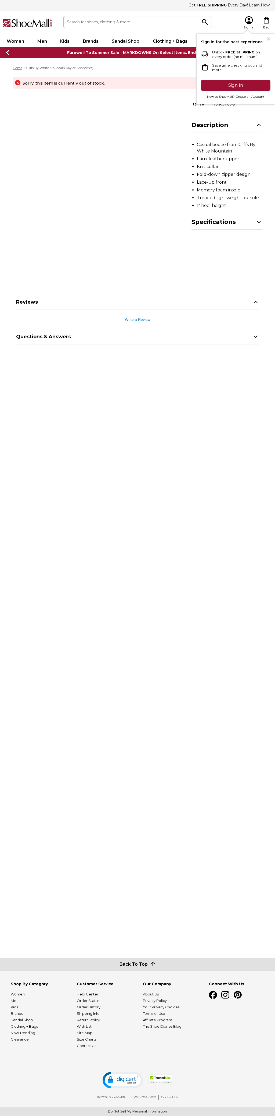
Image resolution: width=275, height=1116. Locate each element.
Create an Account (250, 96)
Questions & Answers (43, 337)
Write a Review (137, 319)
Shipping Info (88, 1013)
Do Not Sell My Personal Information (137, 1111)
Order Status (88, 1000)
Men (42, 41)
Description (209, 125)
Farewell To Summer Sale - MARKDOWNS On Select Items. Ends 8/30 (137, 52)
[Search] (205, 22)
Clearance (20, 1039)
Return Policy (88, 1020)
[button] (123, 1080)
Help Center (87, 994)
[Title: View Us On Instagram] (225, 995)
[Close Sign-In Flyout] (269, 39)
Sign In (235, 85)
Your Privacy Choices (161, 1007)
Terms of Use (154, 1013)
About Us (151, 994)
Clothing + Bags (170, 41)
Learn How (259, 5)
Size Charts (86, 1039)
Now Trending (23, 1033)
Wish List (84, 1026)
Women (15, 41)
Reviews (27, 302)
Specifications (213, 222)
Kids (65, 41)
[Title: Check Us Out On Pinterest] (238, 995)
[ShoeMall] (27, 22)
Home (17, 68)
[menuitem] (15, 41)
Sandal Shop (125, 41)
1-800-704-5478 (143, 1097)
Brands (91, 41)
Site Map (84, 1033)
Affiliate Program (157, 1020)
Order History (88, 1007)
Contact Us (86, 1046)
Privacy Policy (155, 1000)
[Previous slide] (8, 53)
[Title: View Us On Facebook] (213, 995)
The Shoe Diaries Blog (162, 1026)
